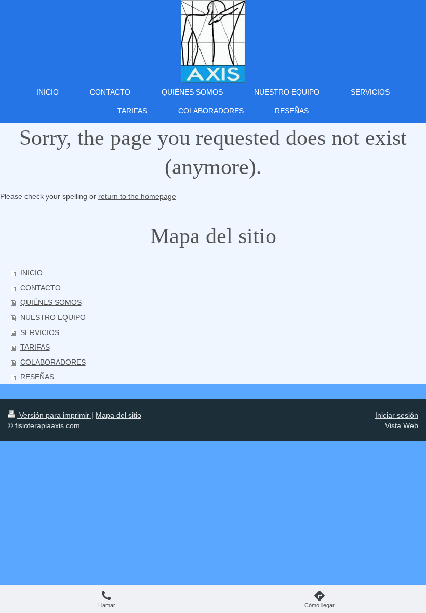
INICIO (31, 273)
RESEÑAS (37, 376)
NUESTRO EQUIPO (53, 317)
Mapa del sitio (118, 415)
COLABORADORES (53, 362)
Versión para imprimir (54, 415)
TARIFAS (35, 347)
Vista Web (401, 425)
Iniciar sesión (396, 415)
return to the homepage (137, 196)
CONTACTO (40, 288)
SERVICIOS (39, 332)
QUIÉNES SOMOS (51, 302)
